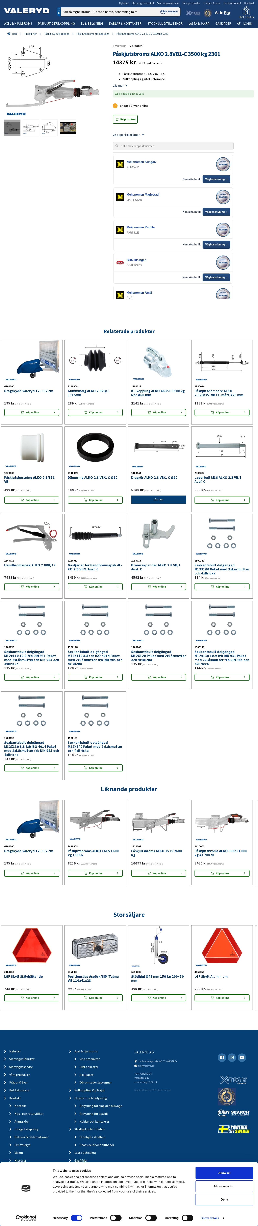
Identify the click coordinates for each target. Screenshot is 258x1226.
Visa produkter (90, 1059)
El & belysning (92, 23)
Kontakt (249, 3)
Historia (20, 1160)
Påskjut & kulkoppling (56, 23)
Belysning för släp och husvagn (101, 1106)
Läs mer (118, 85)
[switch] (116, 1218)
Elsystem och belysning (90, 1098)
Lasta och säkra (85, 1153)
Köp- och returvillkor (29, 1114)
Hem (15, 34)
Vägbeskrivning (216, 179)
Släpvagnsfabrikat (143, 3)
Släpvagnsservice (168, 3)
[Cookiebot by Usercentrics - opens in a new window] (26, 1218)
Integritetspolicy (26, 1129)
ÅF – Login (244, 23)
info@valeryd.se (146, 1065)
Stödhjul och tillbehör (89, 1129)
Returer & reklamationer (32, 1137)
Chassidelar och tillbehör (97, 1145)
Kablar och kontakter (94, 1121)
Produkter (31, 34)
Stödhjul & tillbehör (165, 23)
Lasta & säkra (198, 23)
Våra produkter (191, 3)
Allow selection (224, 1186)
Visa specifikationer (126, 135)
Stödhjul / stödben (92, 1137)
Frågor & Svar (212, 3)
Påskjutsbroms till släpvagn (93, 34)
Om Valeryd (22, 1145)
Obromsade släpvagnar (96, 1082)
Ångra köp (22, 1121)
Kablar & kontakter (125, 23)
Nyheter (124, 3)
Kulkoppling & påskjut (89, 1090)
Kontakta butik (192, 179)
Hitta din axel (89, 1067)
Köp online (127, 119)
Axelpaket (87, 1075)
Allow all (224, 1173)
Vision (19, 1153)
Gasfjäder (223, 23)
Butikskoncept (232, 3)
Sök (174, 29)
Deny (224, 1199)
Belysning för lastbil (94, 1114)
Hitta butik (246, 17)
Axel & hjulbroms (18, 23)
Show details (210, 1218)
